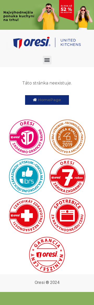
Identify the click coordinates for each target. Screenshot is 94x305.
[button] (47, 60)
